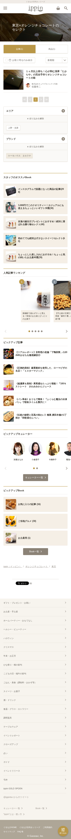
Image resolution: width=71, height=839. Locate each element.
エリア (9, 110)
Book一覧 (40, 808)
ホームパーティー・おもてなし (17, 620)
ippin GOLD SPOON (12, 788)
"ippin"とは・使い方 (12, 814)
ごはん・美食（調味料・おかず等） (20, 682)
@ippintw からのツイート (16, 797)
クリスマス (8, 647)
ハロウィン (8, 638)
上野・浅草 (13, 128)
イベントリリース (11, 771)
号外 (5, 780)
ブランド (11, 139)
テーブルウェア (10, 727)
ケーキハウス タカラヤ (19, 156)
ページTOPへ (35, 575)
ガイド (6, 762)
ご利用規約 (47, 827)
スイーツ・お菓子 (11, 691)
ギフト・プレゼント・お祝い (16, 603)
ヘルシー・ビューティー (14, 629)
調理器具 (7, 718)
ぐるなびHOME (10, 827)
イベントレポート (11, 735)
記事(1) (19, 49)
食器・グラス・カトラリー (15, 709)
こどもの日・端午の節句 (14, 673)
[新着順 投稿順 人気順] (57, 60)
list (31, 583)
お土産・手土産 (10, 611)
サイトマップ (9, 832)
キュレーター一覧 (11, 808)
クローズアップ (10, 744)
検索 (65, 8)
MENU (5, 8)
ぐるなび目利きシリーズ (29, 827)
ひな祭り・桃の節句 (12, 665)
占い (5, 753)
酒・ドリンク (9, 700)
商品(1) (51, 49)
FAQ (19, 832)
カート (58, 8)
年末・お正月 (9, 656)
